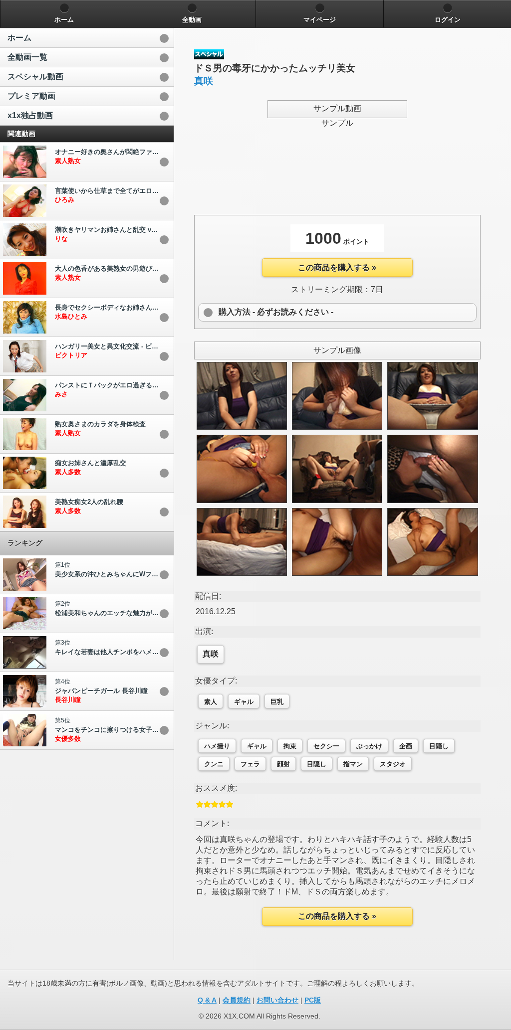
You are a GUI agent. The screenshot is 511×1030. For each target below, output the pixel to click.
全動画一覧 (27, 57)
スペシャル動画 (35, 76)
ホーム (19, 37)
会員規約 (237, 1000)
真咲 (203, 81)
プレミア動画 (31, 96)
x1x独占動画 (30, 115)
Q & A (207, 1000)
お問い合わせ (277, 1000)
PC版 (312, 1000)
